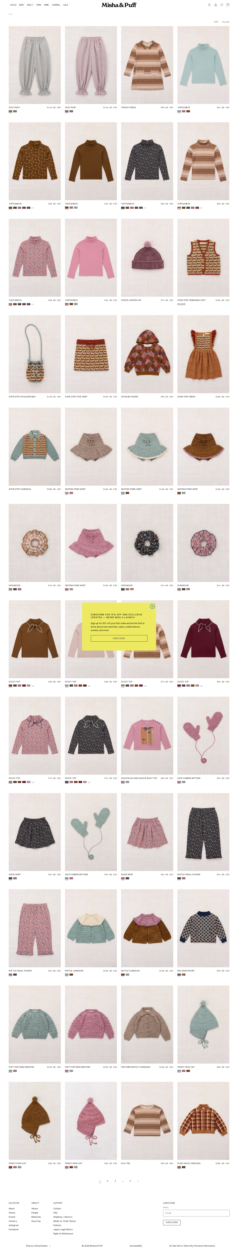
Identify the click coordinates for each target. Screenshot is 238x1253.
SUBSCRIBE (119, 638)
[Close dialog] (152, 606)
